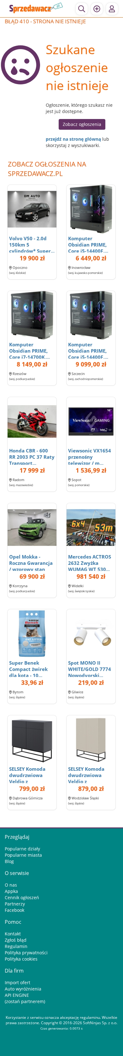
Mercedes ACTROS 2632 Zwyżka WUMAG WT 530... (89, 563)
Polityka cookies (21, 959)
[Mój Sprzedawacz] (112, 9)
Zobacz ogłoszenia (82, 124)
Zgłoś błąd (15, 940)
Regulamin (16, 946)
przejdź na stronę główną (73, 139)
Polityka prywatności (26, 953)
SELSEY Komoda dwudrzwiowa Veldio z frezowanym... (27, 778)
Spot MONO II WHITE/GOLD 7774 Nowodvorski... (89, 669)
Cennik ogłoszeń (22, 897)
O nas (11, 885)
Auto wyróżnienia (23, 989)
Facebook (14, 910)
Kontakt (13, 934)
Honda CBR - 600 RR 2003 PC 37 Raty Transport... (32, 456)
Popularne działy (22, 849)
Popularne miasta (23, 855)
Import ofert (17, 982)
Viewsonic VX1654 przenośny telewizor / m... (89, 456)
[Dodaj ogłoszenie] (97, 9)
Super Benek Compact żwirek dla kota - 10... (28, 669)
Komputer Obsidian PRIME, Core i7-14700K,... (29, 350)
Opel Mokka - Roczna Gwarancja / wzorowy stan (31, 563)
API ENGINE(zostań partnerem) (25, 998)
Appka (11, 891)
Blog (9, 861)
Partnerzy (15, 904)
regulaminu (90, 1017)
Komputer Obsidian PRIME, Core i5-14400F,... (88, 244)
